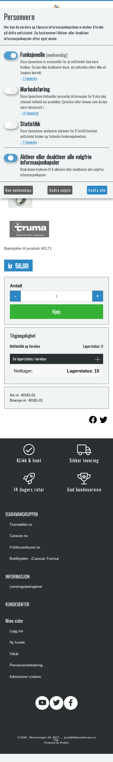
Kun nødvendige (18, 190)
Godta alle (97, 190)
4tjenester (29, 113)
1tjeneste (28, 78)
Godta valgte (60, 190)
